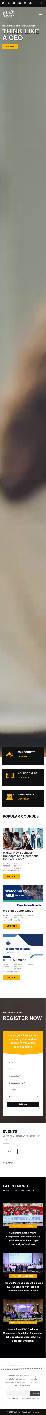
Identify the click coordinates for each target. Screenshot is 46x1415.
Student (17, 868)
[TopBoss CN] (30, 3)
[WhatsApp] (3, 3)
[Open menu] (40, 13)
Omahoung (34, 1412)
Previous (6, 378)
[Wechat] (9, 3)
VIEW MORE (22, 757)
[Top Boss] (9, 13)
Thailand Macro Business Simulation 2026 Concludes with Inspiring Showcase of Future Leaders (23, 1287)
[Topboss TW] (25, 3)
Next (39, 378)
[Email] (19, 3)
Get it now (23, 1104)
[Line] (14, 3)
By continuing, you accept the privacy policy (23, 1398)
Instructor (19, 866)
